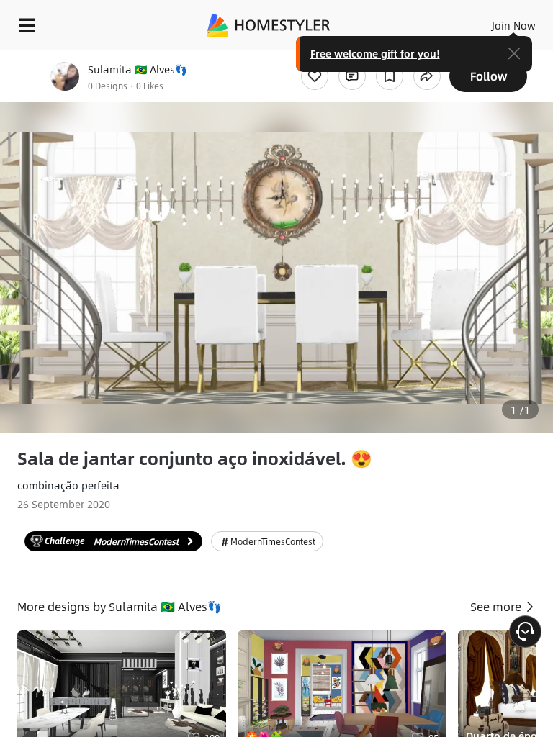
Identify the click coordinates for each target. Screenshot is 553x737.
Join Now (514, 25)
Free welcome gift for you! (375, 53)
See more (497, 606)
